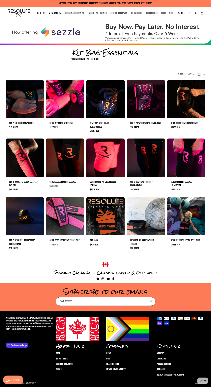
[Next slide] (39, 99)
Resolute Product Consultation (170, 374)
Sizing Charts (62, 358)
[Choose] (200, 113)
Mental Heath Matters (116, 369)
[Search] (190, 13)
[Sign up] (151, 301)
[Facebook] (98, 279)
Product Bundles (164, 363)
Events (109, 358)
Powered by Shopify (30, 383)
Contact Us (161, 358)
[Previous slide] (10, 99)
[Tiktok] (113, 279)
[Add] (39, 113)
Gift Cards (161, 369)
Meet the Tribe (112, 363)
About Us (160, 353)
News (108, 353)
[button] (190, 74)
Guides (59, 369)
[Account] (196, 13)
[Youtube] (108, 279)
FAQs (58, 353)
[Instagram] (103, 279)
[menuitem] (171, 13)
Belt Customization (64, 363)
